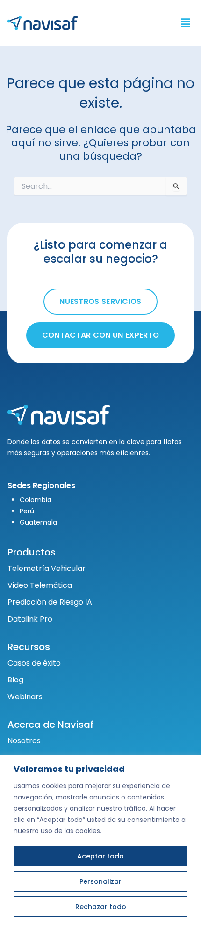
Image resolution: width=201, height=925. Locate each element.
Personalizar (100, 881)
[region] (100, 840)
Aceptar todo (100, 856)
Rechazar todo (100, 906)
